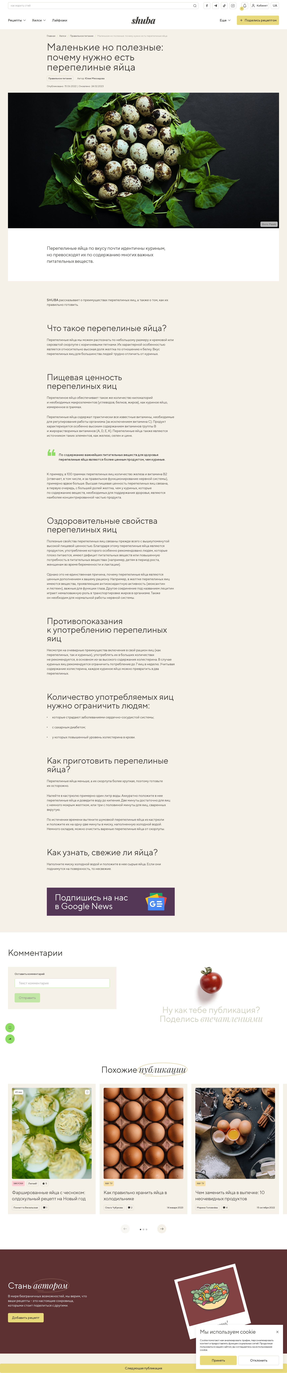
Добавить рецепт (26, 1318)
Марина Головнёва (207, 1207)
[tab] (140, 1229)
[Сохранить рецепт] (10, 1027)
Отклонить (258, 1360)
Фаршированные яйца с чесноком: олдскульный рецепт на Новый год (49, 1195)
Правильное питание (82, 36)
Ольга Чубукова (114, 1207)
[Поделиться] (10, 1039)
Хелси (37, 20)
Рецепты (15, 20)
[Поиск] (194, 5)
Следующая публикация (143, 1368)
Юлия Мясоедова (94, 78)
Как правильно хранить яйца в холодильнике (135, 1195)
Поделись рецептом (261, 20)
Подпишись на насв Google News (91, 901)
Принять (218, 1360)
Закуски (18, 1183)
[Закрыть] (277, 1331)
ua (275, 5)
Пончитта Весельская (25, 1207)
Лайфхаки (59, 20)
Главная (51, 36)
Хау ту (108, 1183)
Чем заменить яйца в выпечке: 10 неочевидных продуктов (230, 1195)
